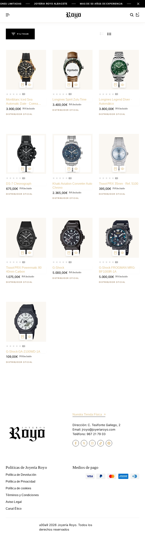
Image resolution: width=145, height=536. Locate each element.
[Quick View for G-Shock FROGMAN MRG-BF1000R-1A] (123, 253)
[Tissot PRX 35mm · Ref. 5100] (119, 154)
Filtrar (23, 34)
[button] (22, 85)
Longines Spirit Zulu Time (69, 99)
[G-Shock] (72, 238)
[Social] (75, 443)
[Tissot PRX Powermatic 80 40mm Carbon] (26, 238)
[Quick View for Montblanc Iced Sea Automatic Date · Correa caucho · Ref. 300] (30, 85)
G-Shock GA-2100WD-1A (23, 351)
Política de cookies (18, 488)
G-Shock (58, 267)
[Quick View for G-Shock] (76, 253)
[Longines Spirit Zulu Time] (72, 70)
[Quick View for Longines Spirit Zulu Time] (76, 85)
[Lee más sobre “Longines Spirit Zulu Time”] (69, 85)
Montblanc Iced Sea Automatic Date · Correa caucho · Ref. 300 (22, 102)
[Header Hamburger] (8, 14)
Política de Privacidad (20, 481)
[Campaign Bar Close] (138, 4)
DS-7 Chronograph (18, 183)
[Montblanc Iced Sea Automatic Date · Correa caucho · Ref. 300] (26, 70)
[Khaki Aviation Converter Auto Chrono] (72, 154)
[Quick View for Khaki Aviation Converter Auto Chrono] (76, 169)
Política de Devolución (21, 474)
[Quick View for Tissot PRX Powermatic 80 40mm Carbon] (30, 253)
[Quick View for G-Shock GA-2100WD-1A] (30, 337)
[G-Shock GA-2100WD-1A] (26, 322)
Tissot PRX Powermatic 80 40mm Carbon (24, 269)
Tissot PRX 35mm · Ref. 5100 (118, 183)
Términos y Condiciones (22, 495)
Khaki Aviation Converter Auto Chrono (72, 185)
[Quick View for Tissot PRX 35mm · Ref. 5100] (123, 169)
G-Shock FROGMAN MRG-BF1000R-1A (117, 269)
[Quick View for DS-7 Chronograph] (30, 169)
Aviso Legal (14, 501)
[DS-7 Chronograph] (26, 154)
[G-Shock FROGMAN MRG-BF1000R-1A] (119, 238)
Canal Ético (14, 508)
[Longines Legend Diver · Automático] (119, 70)
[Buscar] (132, 15)
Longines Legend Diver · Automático (115, 101)
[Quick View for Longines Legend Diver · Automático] (123, 85)
